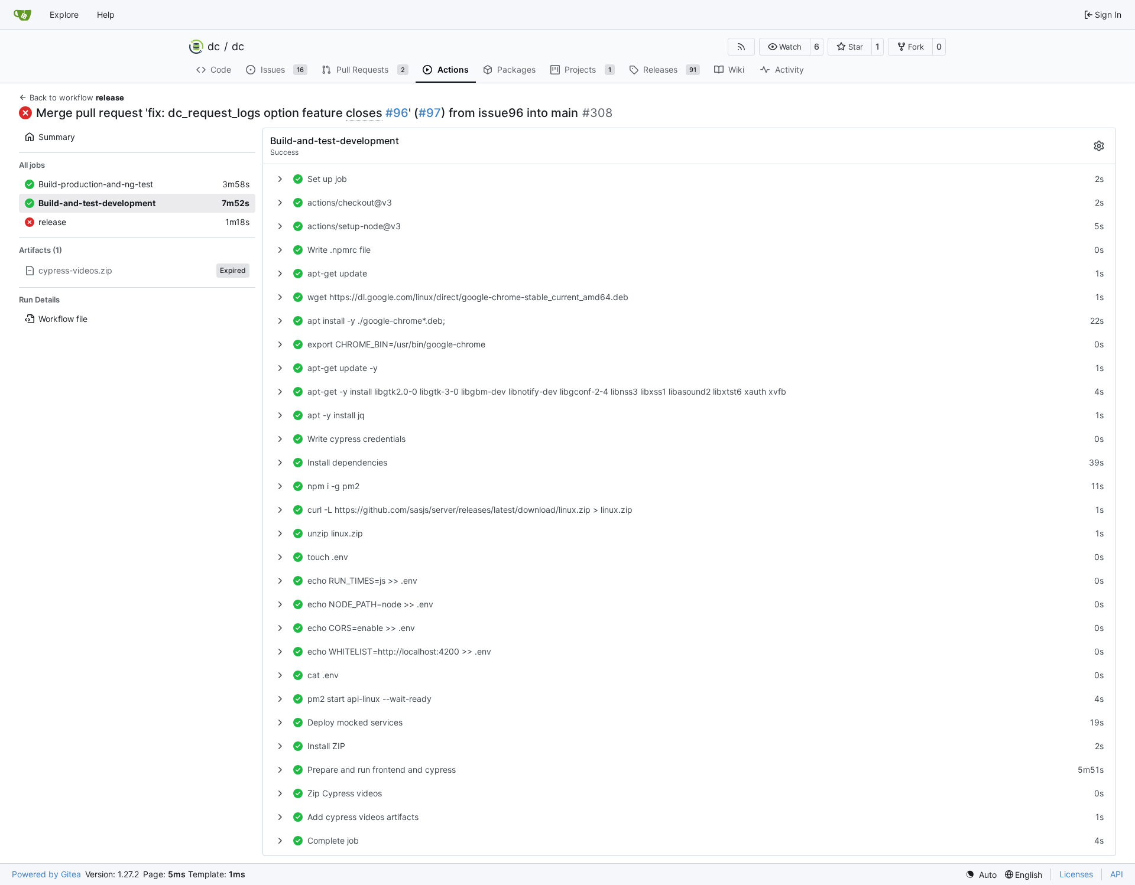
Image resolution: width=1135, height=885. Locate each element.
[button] (784, 47)
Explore (64, 14)
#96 (396, 113)
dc (213, 47)
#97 (430, 113)
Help (106, 14)
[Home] (22, 14)
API (1116, 874)
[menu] (981, 875)
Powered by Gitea (46, 874)
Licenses (1076, 874)
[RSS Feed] (741, 47)
